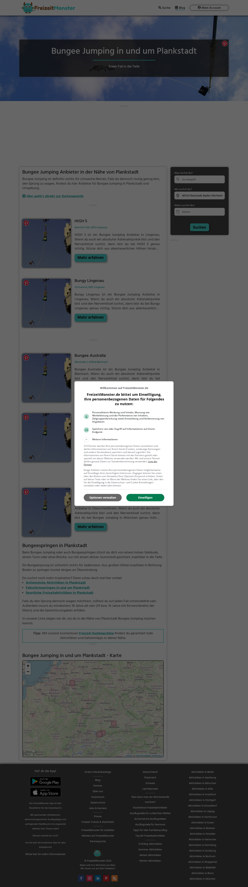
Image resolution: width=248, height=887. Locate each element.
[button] (124, 439)
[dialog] (124, 443)
